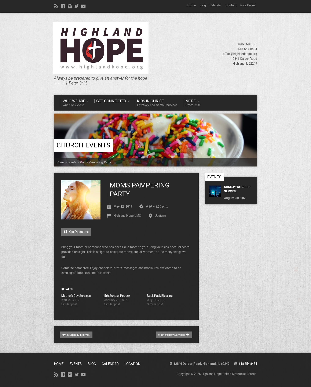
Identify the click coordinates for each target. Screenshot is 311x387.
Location (132, 364)
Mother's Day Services (171, 334)
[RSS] (56, 6)
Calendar (216, 5)
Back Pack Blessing (160, 295)
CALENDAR (110, 364)
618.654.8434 (248, 364)
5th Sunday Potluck (117, 295)
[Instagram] (70, 6)
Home (191, 5)
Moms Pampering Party (95, 162)
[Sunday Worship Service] (215, 195)
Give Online (248, 5)
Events (71, 162)
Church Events (83, 145)
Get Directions (78, 232)
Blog (203, 5)
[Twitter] (76, 6)
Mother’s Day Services (76, 295)
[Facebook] (63, 6)
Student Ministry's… (78, 334)
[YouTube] (83, 6)
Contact (231, 5)
